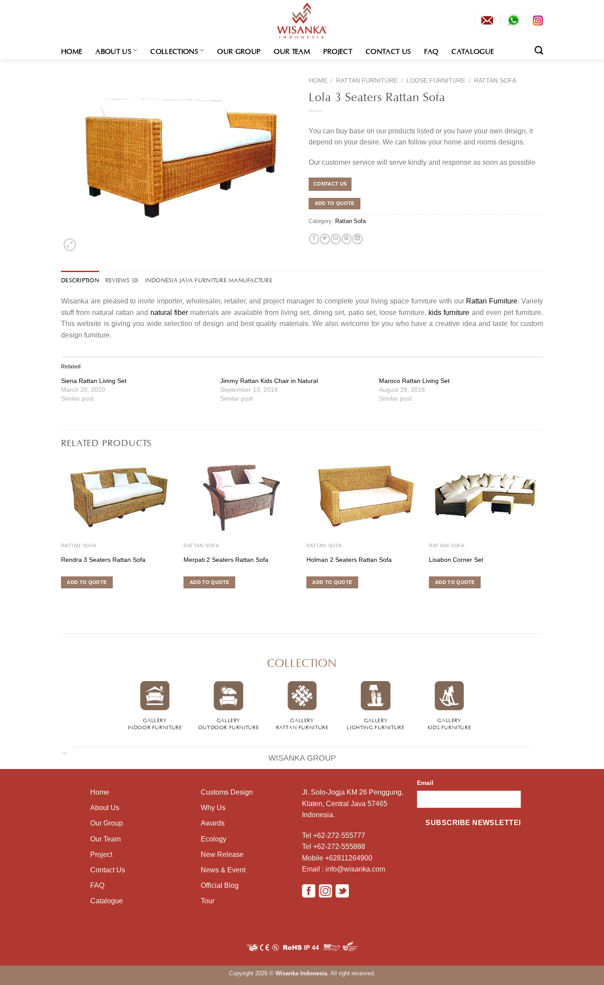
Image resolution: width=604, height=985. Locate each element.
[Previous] (61, 535)
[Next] (542, 535)
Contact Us (388, 50)
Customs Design (227, 792)
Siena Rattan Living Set (93, 380)
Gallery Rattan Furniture (302, 723)
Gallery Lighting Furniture (375, 723)
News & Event (223, 870)
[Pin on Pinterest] (347, 239)
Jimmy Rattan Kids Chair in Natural (269, 380)
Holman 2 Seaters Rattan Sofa (349, 559)
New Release (222, 854)
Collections (174, 50)
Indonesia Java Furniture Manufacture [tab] (208, 279)
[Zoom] (69, 244)
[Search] (539, 50)
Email (425, 782)
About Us (113, 50)
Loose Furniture (435, 80)
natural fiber (169, 312)
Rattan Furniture (367, 80)
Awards (213, 823)
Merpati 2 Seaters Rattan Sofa (225, 559)
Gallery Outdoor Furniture (228, 723)
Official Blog (220, 885)
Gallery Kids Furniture (449, 723)
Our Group (238, 50)
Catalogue (472, 50)
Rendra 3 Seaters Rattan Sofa (103, 559)
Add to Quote (335, 203)
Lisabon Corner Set (456, 559)
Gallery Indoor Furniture (155, 723)
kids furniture (448, 312)
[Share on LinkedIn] (357, 239)
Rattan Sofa (495, 80)
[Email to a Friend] (335, 239)
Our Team (292, 50)
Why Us (213, 807)
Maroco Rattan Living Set (414, 380)
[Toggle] (65, 752)
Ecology (213, 839)
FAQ (431, 50)
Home (71, 50)
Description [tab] (80, 279)
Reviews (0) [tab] (122, 279)
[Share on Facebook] (314, 239)
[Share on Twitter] (325, 239)
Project (337, 50)
